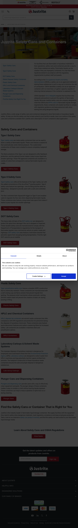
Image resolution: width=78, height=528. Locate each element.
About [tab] (64, 256)
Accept (63, 276)
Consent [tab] (13, 256)
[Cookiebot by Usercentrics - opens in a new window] (67, 250)
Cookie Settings (37, 276)
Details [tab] (39, 256)
